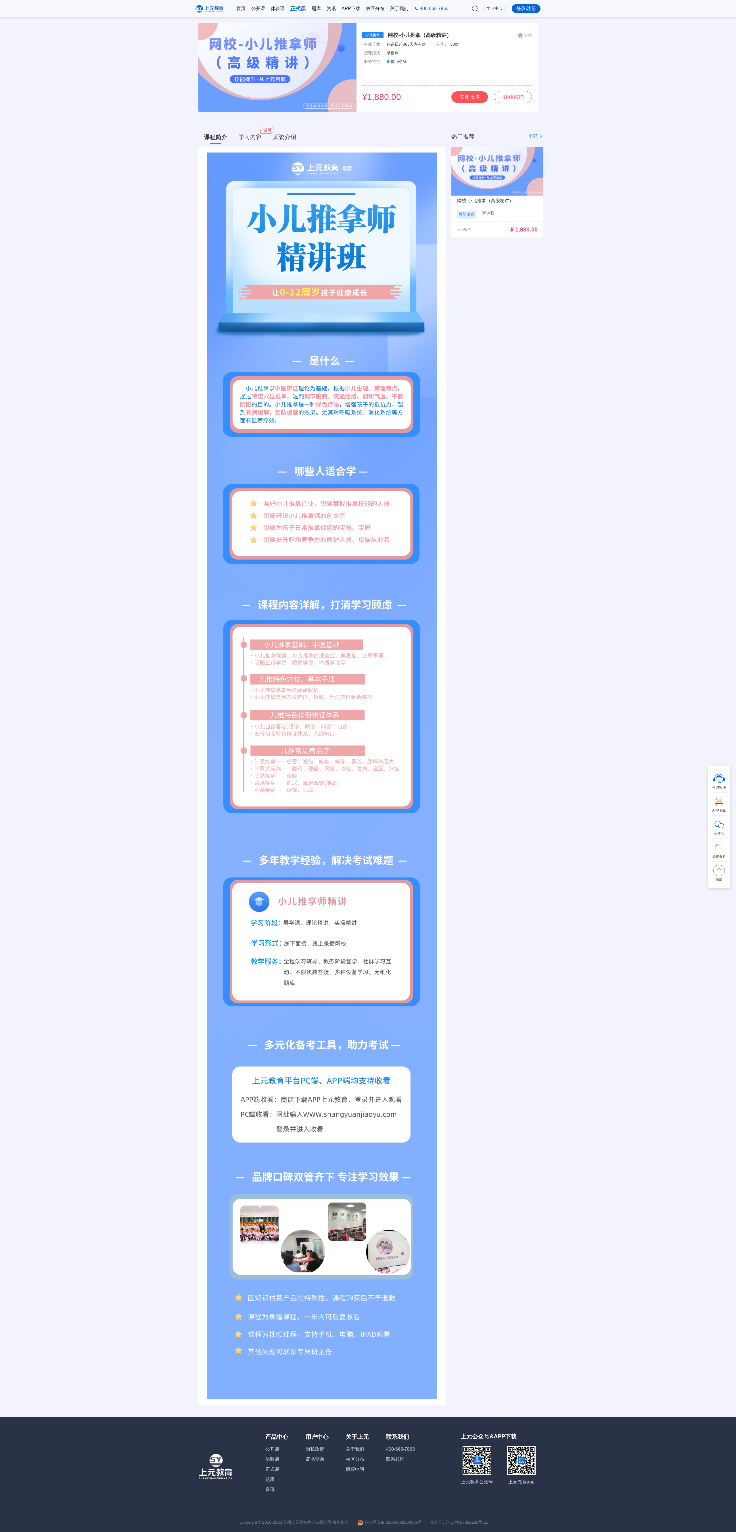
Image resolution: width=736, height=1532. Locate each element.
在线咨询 (513, 97)
